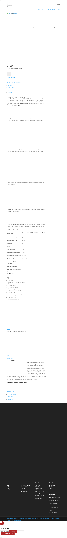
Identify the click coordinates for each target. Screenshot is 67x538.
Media (8, 486)
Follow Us (51, 488)
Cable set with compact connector (17, 282)
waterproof (12, 297)
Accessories (10, 90)
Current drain (38, 500)
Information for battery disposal (14, 520)
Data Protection (10, 518)
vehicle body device (14, 295)
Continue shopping (8, 533)
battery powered (13, 279)
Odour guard (10, 396)
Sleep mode (12, 292)
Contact (58, 9)
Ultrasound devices (12, 394)
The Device (10, 85)
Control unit (12, 285)
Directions (51, 486)
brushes (11, 280)
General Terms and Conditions (42, 518)
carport (11, 284)
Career (8, 485)
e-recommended (13, 287)
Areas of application (21, 27)
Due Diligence (10, 489)
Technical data (11, 89)
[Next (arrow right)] (1, 537)
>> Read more (10, 332)
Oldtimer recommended (15, 290)
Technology (31, 27)
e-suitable (12, 289)
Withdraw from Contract (54, 489)
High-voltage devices (12, 392)
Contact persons (52, 485)
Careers (54, 9)
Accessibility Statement (54, 518)
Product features (11, 87)
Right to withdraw (31, 518)
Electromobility (38, 493)
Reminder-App (24, 491)
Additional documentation (13, 94)
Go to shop (13, 531)
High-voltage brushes (39, 486)
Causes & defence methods (43, 27)
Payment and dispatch (22, 518)
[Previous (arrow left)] (0, 537)
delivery (19, 82)
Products (11, 27)
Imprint (15, 518)
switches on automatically (15, 294)
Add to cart (11, 77)
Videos (42, 9)
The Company (48, 9)
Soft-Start (37, 497)
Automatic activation (39, 495)
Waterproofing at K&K (39, 491)
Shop (38, 9)
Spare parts (10, 399)
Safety (53, 27)
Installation (10, 92)
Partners (58, 27)
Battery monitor (38, 498)
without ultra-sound (14, 299)
